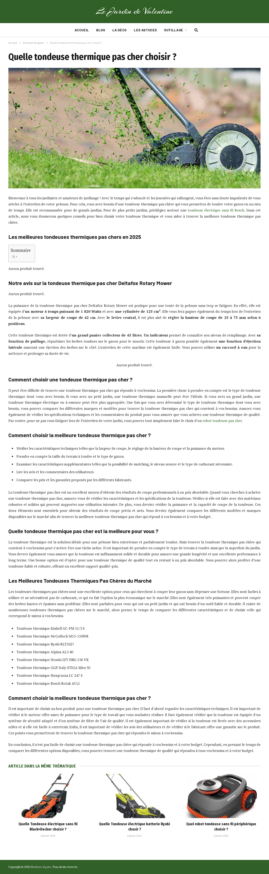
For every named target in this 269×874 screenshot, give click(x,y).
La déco (119, 30)
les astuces (145, 30)
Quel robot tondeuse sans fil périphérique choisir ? (221, 826)
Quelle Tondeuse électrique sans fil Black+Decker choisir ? (48, 826)
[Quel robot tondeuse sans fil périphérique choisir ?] (221, 796)
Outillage (173, 30)
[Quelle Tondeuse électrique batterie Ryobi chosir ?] (134, 796)
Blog (100, 30)
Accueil (82, 30)
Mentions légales (41, 867)
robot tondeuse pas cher (222, 420)
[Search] (196, 30)
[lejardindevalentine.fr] (134, 11)
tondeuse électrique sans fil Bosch (216, 210)
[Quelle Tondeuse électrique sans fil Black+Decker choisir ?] (47, 796)
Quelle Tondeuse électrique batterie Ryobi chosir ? (134, 826)
